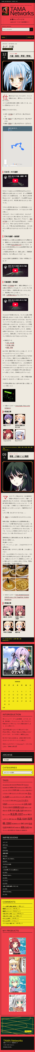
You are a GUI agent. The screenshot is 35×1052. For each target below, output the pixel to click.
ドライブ (12, 53)
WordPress (20, 787)
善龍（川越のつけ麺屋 (19, 456)
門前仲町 (18, 830)
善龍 (6, 517)
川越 (22, 447)
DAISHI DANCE (8, 638)
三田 (28, 804)
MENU (3, 37)
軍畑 (9, 123)
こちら (26, 734)
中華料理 (18, 807)
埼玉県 (19, 447)
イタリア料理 (13, 790)
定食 (25, 814)
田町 (24, 823)
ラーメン (16, 453)
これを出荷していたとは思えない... (11, 869)
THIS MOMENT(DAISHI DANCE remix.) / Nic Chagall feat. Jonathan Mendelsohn (17, 597)
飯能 (9, 118)
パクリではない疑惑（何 (8, 923)
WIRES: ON (30, 37)
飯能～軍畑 (9, 347)
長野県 (12, 830)
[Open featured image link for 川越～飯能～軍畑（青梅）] (17, 76)
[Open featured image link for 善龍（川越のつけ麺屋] (17, 476)
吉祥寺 (27, 810)
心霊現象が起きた (11, 295)
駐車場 (24, 830)
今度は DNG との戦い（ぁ (9, 913)
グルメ (11, 453)
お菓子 (27, 787)
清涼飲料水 (16, 823)
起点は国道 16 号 (16, 244)
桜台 (14, 819)
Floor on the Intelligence (11, 447)
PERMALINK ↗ (5, 449)
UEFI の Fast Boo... (7, 891)
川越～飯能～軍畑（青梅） (21, 56)
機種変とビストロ (7, 908)
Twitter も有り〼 (12, 746)
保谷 (5, 810)
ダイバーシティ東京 (23, 797)
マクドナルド (19, 804)
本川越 (10, 114)
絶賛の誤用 (5, 853)
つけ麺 (14, 638)
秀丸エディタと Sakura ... (9, 858)
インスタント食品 (25, 790)
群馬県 (17, 827)
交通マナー (28, 807)
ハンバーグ (11, 804)
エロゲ (24, 793)
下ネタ (7, 807)
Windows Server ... (7, 875)
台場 (12, 810)
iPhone (19, 784)
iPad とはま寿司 (6, 918)
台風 (20, 810)
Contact (5, 847)
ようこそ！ (5, 842)
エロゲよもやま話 (7, 864)
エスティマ (16, 793)
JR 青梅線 (11, 285)
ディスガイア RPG (9, 800)
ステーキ (13, 797)
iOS (14, 784)
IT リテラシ (5, 880)
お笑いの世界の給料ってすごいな (10, 886)
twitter (13, 787)
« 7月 (4, 707)
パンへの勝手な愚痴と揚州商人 (10, 906)
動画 (16, 53)
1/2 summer (7, 784)
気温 (29, 447)
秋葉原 (11, 827)
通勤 (25, 827)
